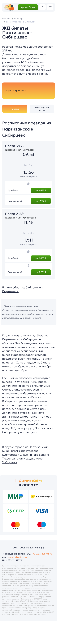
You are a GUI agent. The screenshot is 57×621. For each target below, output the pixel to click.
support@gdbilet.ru (17, 557)
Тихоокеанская (12, 458)
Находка (29, 458)
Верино (44, 454)
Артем (40, 458)
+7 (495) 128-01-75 (42, 553)
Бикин (6, 451)
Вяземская (18, 451)
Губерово (32, 451)
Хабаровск (9, 462)
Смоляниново (29, 454)
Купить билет (28, 7)
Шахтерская (10, 454)
